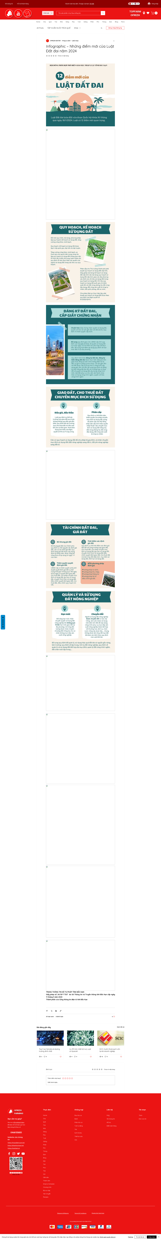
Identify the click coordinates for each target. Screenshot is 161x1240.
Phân (44, 1145)
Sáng (44, 1132)
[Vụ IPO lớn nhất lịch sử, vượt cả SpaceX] (80, 1038)
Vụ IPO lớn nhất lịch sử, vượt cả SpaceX (80, 1050)
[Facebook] (9, 1153)
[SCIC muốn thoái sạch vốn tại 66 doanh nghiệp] (110, 1038)
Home (45, 1115)
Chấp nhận (151, 1237)
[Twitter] (18, 1153)
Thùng (45, 1151)
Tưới (44, 1138)
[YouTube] (23, 1153)
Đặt (44, 1161)
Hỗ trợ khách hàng (18, 1122)
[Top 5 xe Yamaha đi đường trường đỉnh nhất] (50, 1038)
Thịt (44, 1164)
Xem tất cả (120, 1027)
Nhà (44, 1128)
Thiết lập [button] (130, 1237)
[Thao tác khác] (114, 41)
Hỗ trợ (109, 1122)
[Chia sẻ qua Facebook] (47, 1011)
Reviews (3, 622)
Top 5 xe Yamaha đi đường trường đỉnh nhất (49, 1050)
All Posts (40, 28)
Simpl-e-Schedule (48, 1184)
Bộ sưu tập (46, 1190)
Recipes (45, 1197)
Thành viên (46, 1181)
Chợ (44, 1118)
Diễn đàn (46, 1177)
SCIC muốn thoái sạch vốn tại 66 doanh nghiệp (110, 1050)
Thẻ (44, 1171)
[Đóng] (159, 1237)
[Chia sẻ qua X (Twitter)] (51, 1011)
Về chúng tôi (111, 1119)
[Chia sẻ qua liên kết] (60, 1011)
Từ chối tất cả (140, 1237)
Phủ (44, 1148)
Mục (44, 1167)
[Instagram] (14, 1153)
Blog (44, 1158)
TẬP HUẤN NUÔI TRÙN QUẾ (58, 28)
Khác (76, 28)
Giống (45, 1141)
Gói (44, 1174)
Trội (44, 1125)
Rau (44, 1135)
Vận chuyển (46, 1194)
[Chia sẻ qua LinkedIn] (56, 1011)
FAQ (108, 1115)
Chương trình (47, 1187)
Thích (140, 1115)
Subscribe (87, 5)
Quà (44, 1122)
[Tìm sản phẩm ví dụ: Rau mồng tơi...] (103, 13)
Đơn (44, 1154)
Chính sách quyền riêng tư (107, 1237)
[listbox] (48, 13)
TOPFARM (135, 11)
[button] (48, 13)
